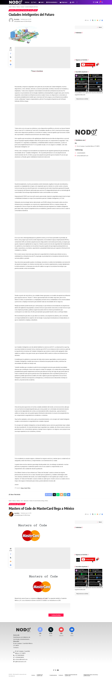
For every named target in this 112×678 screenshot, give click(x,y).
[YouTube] (97, 2)
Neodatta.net (12, 676)
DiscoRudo (16, 19)
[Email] (97, 20)
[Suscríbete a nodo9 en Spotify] (81, 79)
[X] (95, 2)
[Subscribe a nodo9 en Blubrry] (95, 82)
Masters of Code (42, 598)
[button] (77, 2)
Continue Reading (56, 615)
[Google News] (72, 631)
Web (35, 10)
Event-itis (21, 504)
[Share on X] (93, 20)
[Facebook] (93, 2)
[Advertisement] (42, 57)
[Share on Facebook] (90, 20)
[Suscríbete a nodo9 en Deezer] (81, 86)
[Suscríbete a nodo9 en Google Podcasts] (95, 75)
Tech (31, 10)
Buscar (100, 27)
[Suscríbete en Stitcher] (81, 82)
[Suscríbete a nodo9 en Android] (95, 79)
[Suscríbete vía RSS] (95, 90)
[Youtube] (61, 631)
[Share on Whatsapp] (95, 20)
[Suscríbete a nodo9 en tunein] (95, 86)
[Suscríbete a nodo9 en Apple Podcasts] (81, 75)
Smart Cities (27, 488)
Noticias (25, 10)
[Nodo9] (15, 2)
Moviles (18, 10)
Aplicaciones (13, 504)
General (12, 10)
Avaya (22, 488)
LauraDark (16, 513)
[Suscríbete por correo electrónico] (81, 90)
